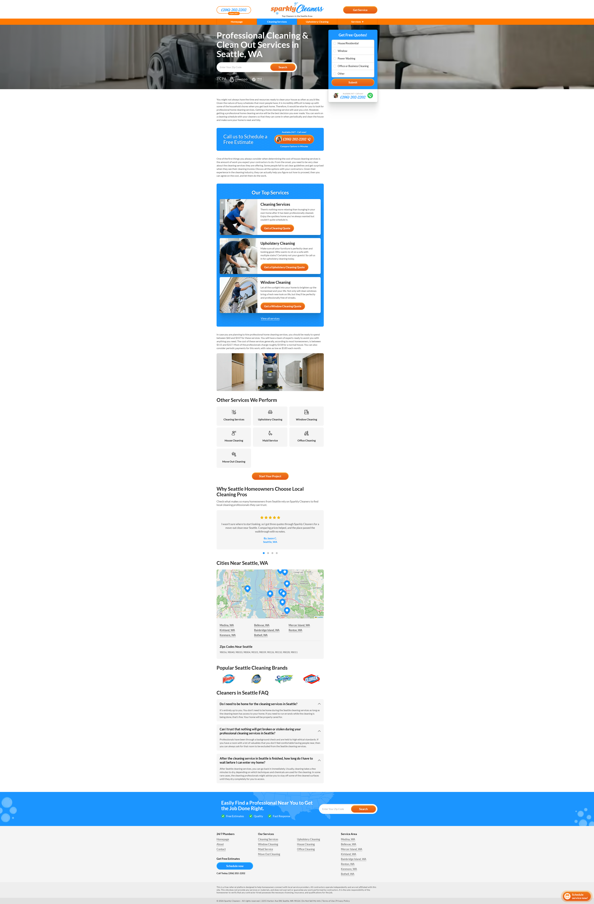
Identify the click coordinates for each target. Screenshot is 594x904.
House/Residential (348, 43)
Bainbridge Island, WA (267, 630)
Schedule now (234, 866)
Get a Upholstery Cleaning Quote (284, 267)
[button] (283, 594)
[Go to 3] (272, 553)
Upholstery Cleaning (317, 21)
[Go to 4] (277, 553)
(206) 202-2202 (233, 10)
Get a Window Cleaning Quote (282, 306)
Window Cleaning (268, 844)
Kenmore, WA (228, 635)
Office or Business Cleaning (353, 66)
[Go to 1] (264, 553)
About (220, 844)
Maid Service (265, 849)
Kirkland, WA (227, 630)
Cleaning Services (277, 21)
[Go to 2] (268, 553)
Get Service (360, 10)
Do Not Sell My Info (311, 901)
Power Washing (346, 58)
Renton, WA (295, 630)
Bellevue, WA (261, 625)
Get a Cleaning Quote (277, 228)
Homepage (237, 21)
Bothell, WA (261, 635)
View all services (270, 318)
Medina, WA (227, 625)
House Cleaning (306, 844)
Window (342, 50)
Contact (221, 849)
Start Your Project (270, 476)
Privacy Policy (343, 901)
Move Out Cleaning (269, 854)
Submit (353, 82)
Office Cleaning (306, 849)
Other (341, 73)
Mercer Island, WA (299, 625)
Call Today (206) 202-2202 (231, 873)
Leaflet (320, 617)
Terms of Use (328, 901)
